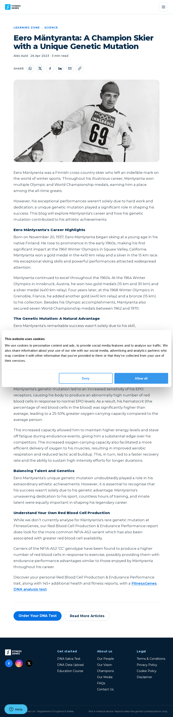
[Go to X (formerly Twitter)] (29, 663)
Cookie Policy (147, 671)
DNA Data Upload (70, 665)
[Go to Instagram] (19, 663)
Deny (85, 378)
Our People (105, 659)
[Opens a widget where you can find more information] (15, 709)
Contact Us (105, 689)
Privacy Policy (147, 665)
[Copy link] (80, 68)
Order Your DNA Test (38, 616)
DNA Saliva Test (68, 659)
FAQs (101, 683)
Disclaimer (144, 677)
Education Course (70, 671)
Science (51, 27)
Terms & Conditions (151, 659)
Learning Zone (27, 27)
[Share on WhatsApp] (30, 68)
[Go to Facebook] (9, 663)
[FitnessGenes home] (12, 7)
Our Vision (104, 665)
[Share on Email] (70, 68)
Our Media (104, 677)
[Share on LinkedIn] (60, 68)
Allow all (141, 378)
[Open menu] (163, 7)
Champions (105, 671)
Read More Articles (87, 616)
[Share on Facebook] (50, 68)
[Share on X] (40, 68)
